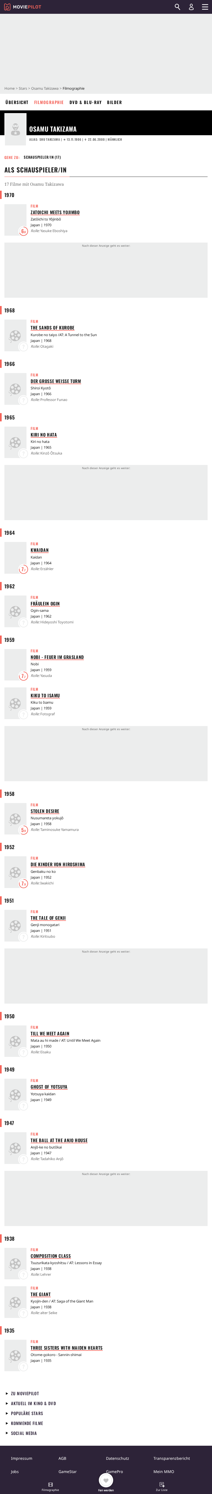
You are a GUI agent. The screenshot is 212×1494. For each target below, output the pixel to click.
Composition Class (51, 1256)
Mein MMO (163, 1471)
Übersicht (17, 102)
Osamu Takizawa (45, 88)
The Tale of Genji (48, 918)
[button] (50, 1487)
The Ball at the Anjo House (59, 1140)
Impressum (21, 1458)
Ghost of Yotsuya (49, 1086)
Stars (23, 88)
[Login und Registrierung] (191, 7)
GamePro (114, 1471)
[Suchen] (177, 7)
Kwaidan (40, 550)
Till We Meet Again (50, 1033)
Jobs (15, 1471)
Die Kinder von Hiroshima (58, 864)
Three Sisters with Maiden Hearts (67, 1347)
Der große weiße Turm (56, 381)
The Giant (41, 1294)
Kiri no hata (44, 434)
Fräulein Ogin (45, 603)
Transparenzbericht (171, 1458)
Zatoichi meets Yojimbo (55, 212)
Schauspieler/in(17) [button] (42, 157)
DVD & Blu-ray (86, 102)
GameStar (68, 1471)
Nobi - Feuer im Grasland (57, 657)
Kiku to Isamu (45, 695)
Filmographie (49, 102)
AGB (62, 1458)
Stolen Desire (45, 811)
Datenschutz (117, 1458)
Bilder (114, 102)
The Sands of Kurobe (53, 327)
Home (9, 88)
